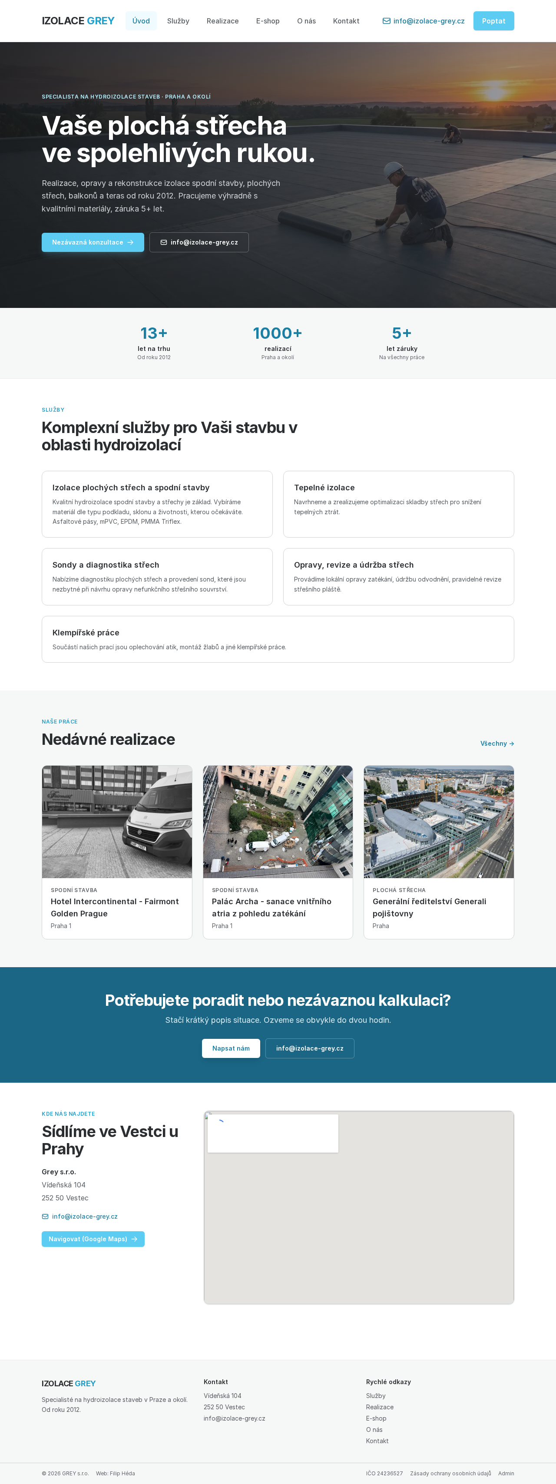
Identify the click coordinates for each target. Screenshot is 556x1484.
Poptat (494, 21)
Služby (178, 21)
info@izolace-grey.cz (429, 21)
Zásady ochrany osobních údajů (450, 1473)
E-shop (268, 21)
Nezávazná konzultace (87, 242)
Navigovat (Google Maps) (88, 1239)
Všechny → (497, 743)
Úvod (141, 21)
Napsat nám (231, 1048)
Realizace (223, 21)
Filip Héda (122, 1473)
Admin (506, 1473)
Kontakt (346, 21)
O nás (306, 21)
